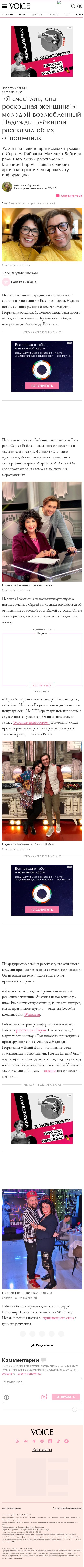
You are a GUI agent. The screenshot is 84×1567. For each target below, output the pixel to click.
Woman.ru (32, 1014)
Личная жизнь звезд (19, 203)
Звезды (22, 88)
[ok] (50, 1441)
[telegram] (34, 1441)
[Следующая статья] (42, 1409)
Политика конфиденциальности (67, 1508)
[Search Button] (73, 6)
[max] (66, 1441)
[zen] (42, 1441)
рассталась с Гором (31, 1030)
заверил (50, 1070)
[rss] (17, 1441)
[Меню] (4, 6)
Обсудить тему (71, 196)
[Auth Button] (79, 6)
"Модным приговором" (31, 722)
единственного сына (58, 1317)
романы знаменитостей (43, 203)
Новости (8, 88)
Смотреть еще (42, 685)
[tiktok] (58, 1441)
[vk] (26, 1441)
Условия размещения (11, 1508)
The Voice (19, 6)
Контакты (42, 1449)
